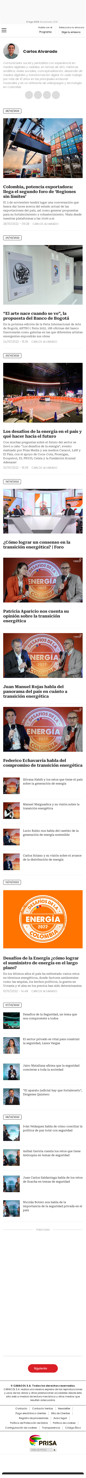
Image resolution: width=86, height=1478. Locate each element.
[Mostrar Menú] (4, 30)
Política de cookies (64, 1423)
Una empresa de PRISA (43, 1440)
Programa (45, 32)
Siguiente (40, 1368)
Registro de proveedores (33, 1418)
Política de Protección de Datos (29, 1423)
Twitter (47, 95)
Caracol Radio (20, 30)
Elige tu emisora (71, 32)
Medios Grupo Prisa (43, 1449)
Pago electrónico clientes (31, 1413)
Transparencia (51, 1427)
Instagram (38, 95)
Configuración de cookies (21, 1427)
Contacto (21, 1408)
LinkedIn (56, 95)
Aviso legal (60, 1418)
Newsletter (64, 1408)
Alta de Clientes (60, 1413)
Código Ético (73, 1427)
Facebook (29, 95)
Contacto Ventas (42, 1408)
